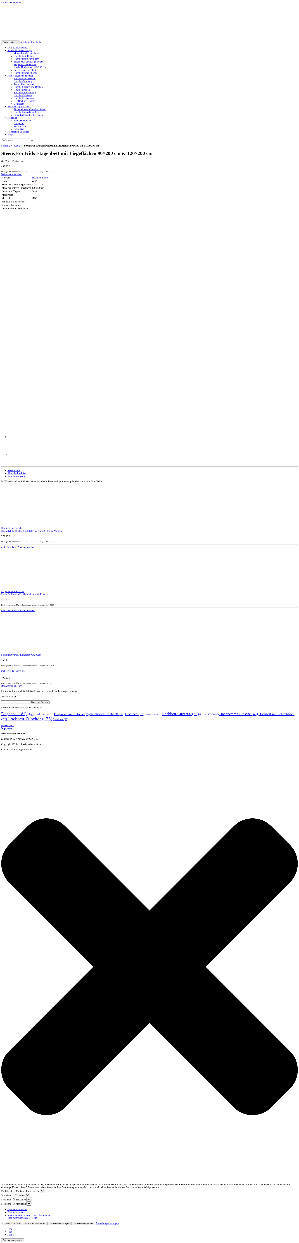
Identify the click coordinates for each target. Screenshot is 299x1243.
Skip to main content (11, 2)
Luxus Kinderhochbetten (26, 70)
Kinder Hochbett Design (19, 50)
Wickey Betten (21, 126)
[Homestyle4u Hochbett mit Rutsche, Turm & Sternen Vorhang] (21, 525)
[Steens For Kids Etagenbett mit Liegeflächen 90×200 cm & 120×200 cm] (29, 265)
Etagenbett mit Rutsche (25, 64)
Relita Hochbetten (22, 120)
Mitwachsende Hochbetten (27, 53)
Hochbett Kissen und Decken (28, 87)
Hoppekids (19, 123)
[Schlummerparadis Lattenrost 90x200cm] (21, 652)
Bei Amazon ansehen (11, 174)
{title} (10, 1229)
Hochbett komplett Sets (25, 73)
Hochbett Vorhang (23, 81)
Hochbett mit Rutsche (24, 56)
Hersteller (12, 117)
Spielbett (60, 719)
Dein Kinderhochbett (17, 47)
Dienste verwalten (16, 1212)
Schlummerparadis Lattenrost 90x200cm (21, 654)
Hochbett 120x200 (153, 714)
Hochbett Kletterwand (25, 78)
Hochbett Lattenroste (24, 98)
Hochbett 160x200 (209, 714)
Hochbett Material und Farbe (28, 112)
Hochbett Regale (22, 89)
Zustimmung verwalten (12, 1240)
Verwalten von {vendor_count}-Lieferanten (28, 1215)
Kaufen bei (19, 671)
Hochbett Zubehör (29, 718)
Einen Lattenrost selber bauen (28, 115)
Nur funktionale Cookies (34, 1223)
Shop (10, 134)
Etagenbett (14, 714)
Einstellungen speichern (83, 1223)
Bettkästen (19, 103)
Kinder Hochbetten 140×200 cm (30, 67)
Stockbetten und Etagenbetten (28, 61)
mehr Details (7, 547)
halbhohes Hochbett (107, 714)
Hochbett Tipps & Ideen (19, 106)
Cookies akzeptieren (11, 1223)
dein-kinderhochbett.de (31, 42)
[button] (149, 967)
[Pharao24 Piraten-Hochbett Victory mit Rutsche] (21, 588)
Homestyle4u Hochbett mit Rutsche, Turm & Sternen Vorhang (31, 531)
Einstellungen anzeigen (59, 1223)
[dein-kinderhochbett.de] (90, 39)
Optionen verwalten (17, 1209)
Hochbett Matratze (23, 95)
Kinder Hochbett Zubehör (20, 75)
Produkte (17, 145)
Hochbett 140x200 (180, 714)
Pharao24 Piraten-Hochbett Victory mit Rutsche (24, 594)
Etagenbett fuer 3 (40, 714)
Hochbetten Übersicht (18, 131)
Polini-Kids (19, 129)
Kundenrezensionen (17, 476)
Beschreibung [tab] (14, 470)
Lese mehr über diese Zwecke (22, 1218)
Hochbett (134, 714)
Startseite (5, 145)
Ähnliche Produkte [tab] (16, 473)
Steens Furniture (40, 177)
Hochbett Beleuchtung (25, 92)
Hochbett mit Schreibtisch (26, 59)
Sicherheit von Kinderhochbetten (30, 109)
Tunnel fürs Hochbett (24, 84)
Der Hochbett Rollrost (25, 101)
